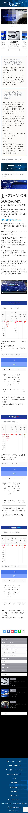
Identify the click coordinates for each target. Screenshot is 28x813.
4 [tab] (16, 54)
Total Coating (14, 5)
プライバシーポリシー (14, 800)
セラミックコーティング (10, 645)
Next (25, 42)
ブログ (5, 670)
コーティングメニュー (10, 642)
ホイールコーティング (9, 652)
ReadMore (14, 49)
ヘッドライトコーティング (11, 649)
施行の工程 (7, 664)
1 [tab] (11, 54)
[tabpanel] (14, 42)
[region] (14, 19)
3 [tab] (14, 54)
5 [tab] (17, 54)
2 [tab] (13, 54)
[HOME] (15, 631)
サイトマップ (14, 795)
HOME (5, 640)
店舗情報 (6, 658)
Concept (6, 661)
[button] (14, 360)
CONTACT (7, 667)
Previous (2, 42)
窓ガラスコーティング (9, 655)
